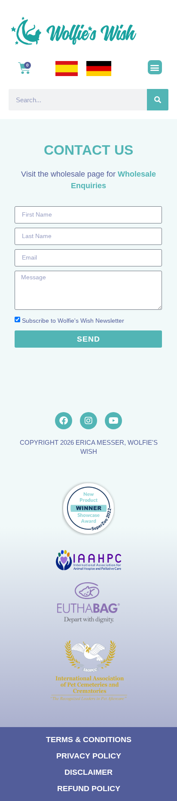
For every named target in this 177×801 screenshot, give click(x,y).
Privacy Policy (88, 756)
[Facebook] (63, 420)
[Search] (157, 99)
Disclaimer (88, 772)
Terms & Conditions (88, 739)
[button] (154, 67)
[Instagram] (88, 420)
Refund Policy (88, 788)
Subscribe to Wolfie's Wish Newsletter (73, 320)
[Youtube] (113, 420)
